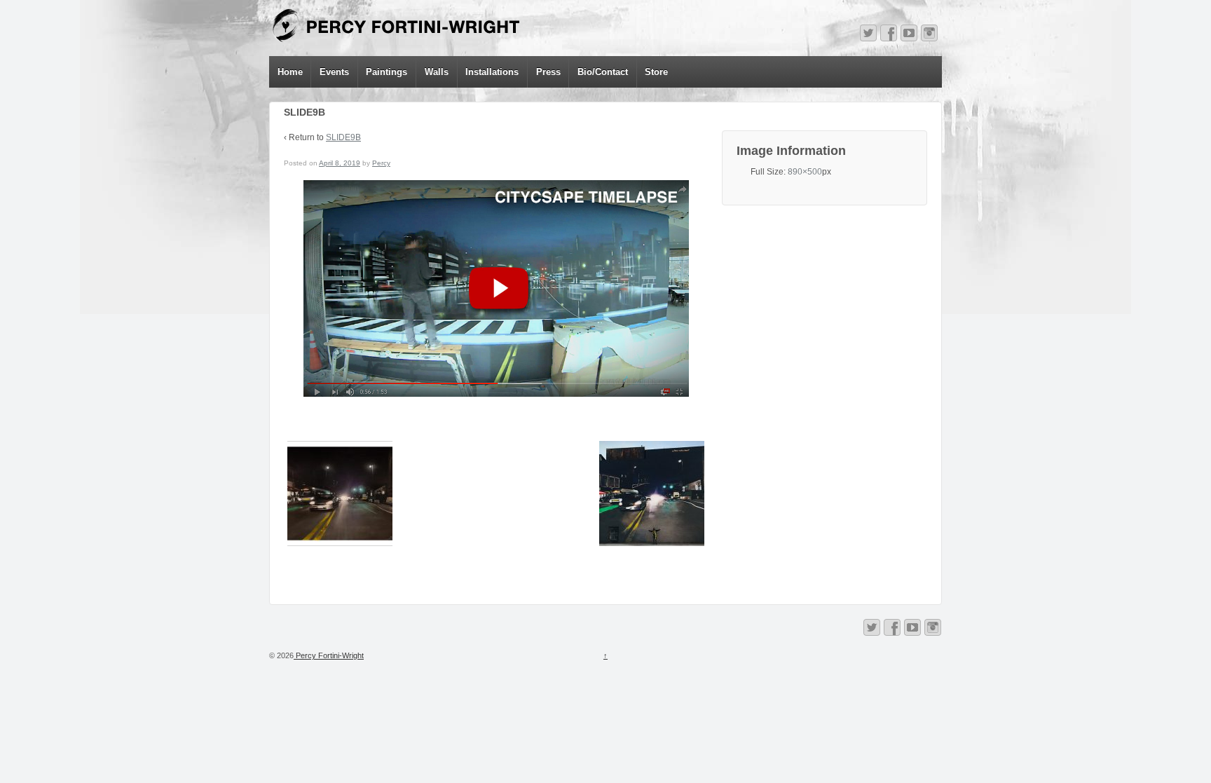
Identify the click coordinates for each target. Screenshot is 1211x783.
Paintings (386, 72)
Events (334, 72)
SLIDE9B (343, 137)
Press (548, 72)
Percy (381, 163)
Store (656, 72)
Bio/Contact (602, 72)
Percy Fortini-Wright (329, 655)
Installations (492, 72)
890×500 (805, 172)
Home (290, 72)
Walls (437, 72)
